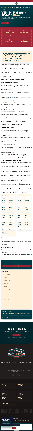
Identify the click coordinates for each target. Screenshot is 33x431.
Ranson (10, 211)
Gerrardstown (11, 200)
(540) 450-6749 (21, 418)
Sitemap (29, 420)
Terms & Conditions (19, 420)
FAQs (3, 365)
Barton (10, 217)
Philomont (26, 209)
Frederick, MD (5, 315)
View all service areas (5, 317)
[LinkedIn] (13, 375)
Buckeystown (11, 222)
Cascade (3, 224)
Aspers (26, 215)
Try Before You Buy (22, 365)
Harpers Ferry (4, 202)
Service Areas (21, 362)
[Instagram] (18, 375)
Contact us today (29, 254)
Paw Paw (10, 209)
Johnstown (26, 226)
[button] (11, 425)
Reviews (26, 362)
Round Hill (26, 211)
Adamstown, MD (19, 315)
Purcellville (19, 211)
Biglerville (26, 217)
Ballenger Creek (11, 215)
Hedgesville (10, 202)
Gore (25, 202)
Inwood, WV (5, 313)
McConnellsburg (20, 229)
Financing (30, 362)
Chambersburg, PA (12, 313)
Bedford (19, 217)
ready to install (14, 75)
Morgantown (11, 207)
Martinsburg (3, 207)
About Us (10, 362)
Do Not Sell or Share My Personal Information (11, 420)
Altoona (19, 215)
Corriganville (10, 226)
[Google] (20, 375)
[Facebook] (15, 375)
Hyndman (19, 226)
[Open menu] (31, 3)
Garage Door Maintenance (25, 370)
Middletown (19, 207)
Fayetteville (19, 222)
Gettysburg (19, 224)
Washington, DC (4, 234)
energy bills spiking (13, 97)
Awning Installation (7, 7)
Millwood (26, 207)
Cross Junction (27, 200)
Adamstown (3, 215)
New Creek (3, 209)
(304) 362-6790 (4, 385)
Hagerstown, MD (26, 313)
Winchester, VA (19, 313)
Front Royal (19, 202)
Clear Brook (19, 200)
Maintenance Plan (15, 365)
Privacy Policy (4, 420)
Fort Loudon (26, 222)
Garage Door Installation (15, 370)
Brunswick (3, 222)
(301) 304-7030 (19, 398)
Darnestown (10, 229)
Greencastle (26, 224)
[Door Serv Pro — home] (16, 3)
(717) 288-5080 (19, 385)
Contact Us (28, 365)
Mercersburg (26, 229)
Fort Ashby (3, 200)
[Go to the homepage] (16, 353)
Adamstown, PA (26, 315)
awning (15, 120)
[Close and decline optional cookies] (31, 424)
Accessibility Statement (24, 420)
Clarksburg (10, 224)
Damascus (3, 229)
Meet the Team (15, 362)
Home (2, 7)
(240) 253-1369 (4, 398)
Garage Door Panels (6, 370)
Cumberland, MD (12, 315)
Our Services (6, 362)
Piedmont (3, 211)
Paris (18, 209)
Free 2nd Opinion (8, 365)
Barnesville (3, 217)
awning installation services (10, 162)
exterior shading (26, 114)
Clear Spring (3, 226)
